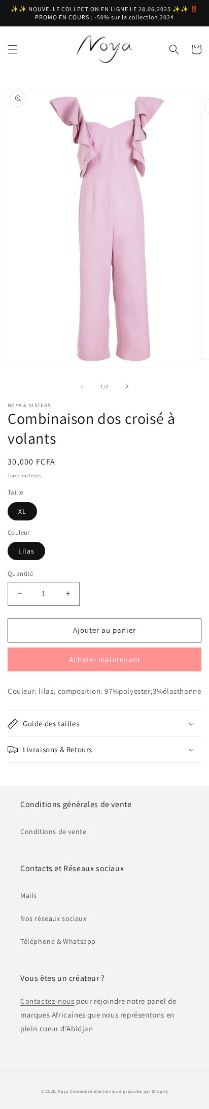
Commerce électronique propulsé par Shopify (119, 1091)
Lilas (26, 551)
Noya (63, 1091)
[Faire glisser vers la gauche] (82, 386)
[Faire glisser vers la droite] (127, 386)
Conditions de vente (53, 831)
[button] (13, 49)
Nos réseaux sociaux (53, 918)
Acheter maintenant (105, 659)
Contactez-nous (47, 1001)
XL (22, 511)
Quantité (20, 573)
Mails (28, 895)
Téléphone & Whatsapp (58, 941)
